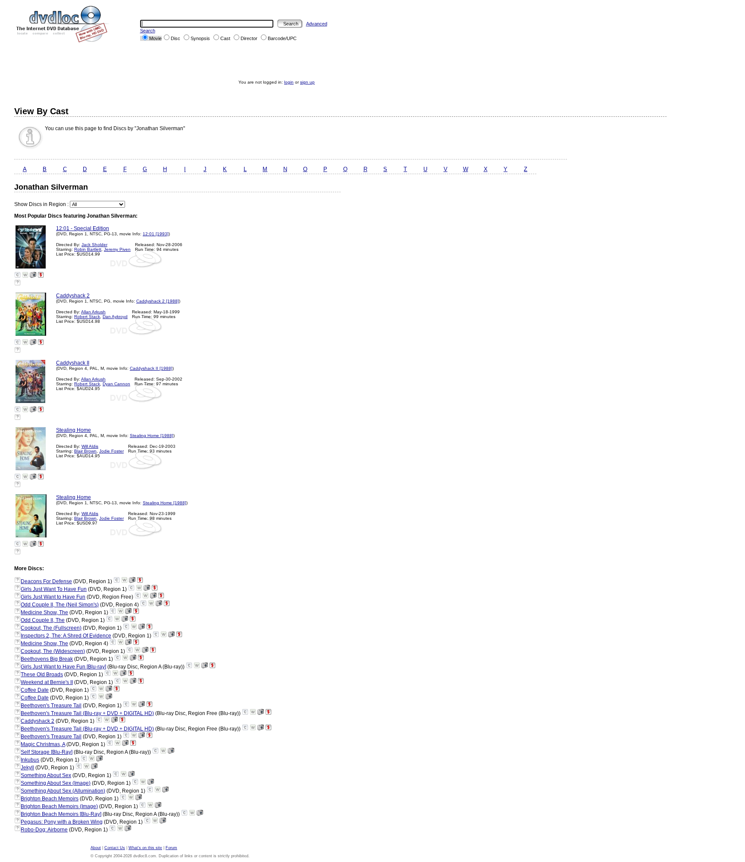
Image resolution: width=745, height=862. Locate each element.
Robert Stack (87, 316)
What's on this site (145, 848)
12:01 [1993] (156, 233)
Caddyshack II (72, 363)
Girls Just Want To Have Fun (54, 589)
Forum (171, 848)
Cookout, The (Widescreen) (53, 651)
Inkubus (30, 760)
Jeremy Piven (117, 249)
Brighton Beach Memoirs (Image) (59, 806)
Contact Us (114, 848)
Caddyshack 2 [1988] (157, 301)
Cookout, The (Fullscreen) (51, 628)
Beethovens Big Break (47, 659)
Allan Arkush (93, 311)
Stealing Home (73, 430)
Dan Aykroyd (115, 316)
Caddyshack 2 (73, 296)
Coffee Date (35, 690)
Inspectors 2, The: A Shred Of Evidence (66, 636)
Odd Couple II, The (43, 620)
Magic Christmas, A (43, 744)
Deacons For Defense (46, 581)
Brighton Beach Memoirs (49, 799)
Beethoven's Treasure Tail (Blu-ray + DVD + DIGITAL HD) (87, 713)
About (96, 848)
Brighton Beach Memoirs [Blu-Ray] (61, 814)
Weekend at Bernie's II (47, 682)
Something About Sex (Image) (56, 783)
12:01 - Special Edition (82, 228)
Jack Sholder (94, 244)
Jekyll (27, 768)
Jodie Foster (111, 451)
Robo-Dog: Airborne (44, 830)
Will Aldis (89, 446)
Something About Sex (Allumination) (63, 791)
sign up (307, 82)
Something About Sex (46, 775)
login (289, 82)
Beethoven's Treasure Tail (51, 706)
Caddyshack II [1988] (151, 368)
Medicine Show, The (44, 612)
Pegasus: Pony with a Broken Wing (62, 822)
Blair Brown (85, 451)
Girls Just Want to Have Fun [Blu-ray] (63, 667)
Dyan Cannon (116, 383)
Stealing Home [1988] (151, 435)
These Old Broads (42, 674)
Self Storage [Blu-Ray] (46, 752)
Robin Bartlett (87, 249)
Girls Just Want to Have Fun (53, 597)
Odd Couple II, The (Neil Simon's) (60, 605)
